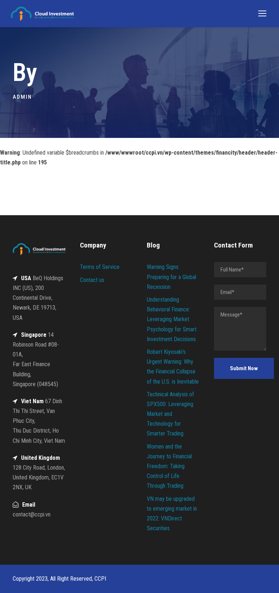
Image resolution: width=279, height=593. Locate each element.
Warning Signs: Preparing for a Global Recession (171, 276)
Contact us (92, 280)
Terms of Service (100, 266)
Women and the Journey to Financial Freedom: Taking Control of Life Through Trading (169, 466)
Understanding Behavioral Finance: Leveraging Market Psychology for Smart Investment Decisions (172, 319)
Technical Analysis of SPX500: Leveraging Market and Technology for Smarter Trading (170, 414)
